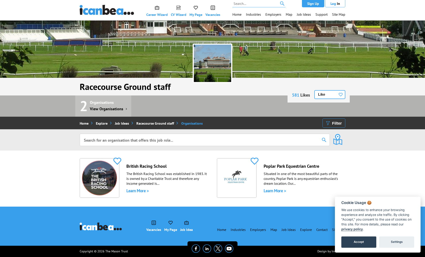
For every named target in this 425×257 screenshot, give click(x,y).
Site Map (338, 14)
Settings (397, 242)
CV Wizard (178, 14)
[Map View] (337, 136)
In (335, 3)
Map (289, 14)
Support (321, 14)
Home (236, 14)
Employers (273, 14)
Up (313, 3)
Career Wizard (157, 14)
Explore (102, 123)
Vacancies (212, 14)
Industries (253, 14)
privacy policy (352, 229)
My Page (195, 14)
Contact (322, 229)
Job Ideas (304, 14)
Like (321, 94)
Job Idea (186, 229)
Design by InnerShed (331, 251)
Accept (359, 242)
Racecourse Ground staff (125, 86)
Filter (337, 123)
